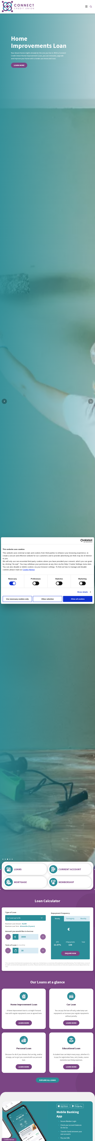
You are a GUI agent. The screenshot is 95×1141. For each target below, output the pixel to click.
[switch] (36, 583)
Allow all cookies (78, 599)
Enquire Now (70, 953)
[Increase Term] (43, 950)
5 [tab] (12, 859)
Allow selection (47, 599)
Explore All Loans (47, 1080)
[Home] (12, 7)
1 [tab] (3, 859)
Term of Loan (15, 945)
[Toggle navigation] (60, 6)
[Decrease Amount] (8, 937)
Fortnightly (70, 918)
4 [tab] (10, 859)
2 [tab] (5, 859)
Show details (82, 592)
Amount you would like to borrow (19, 931)
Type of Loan (10, 912)
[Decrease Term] (8, 950)
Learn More (19, 64)
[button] (90, 6)
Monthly (83, 918)
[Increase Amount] (43, 937)
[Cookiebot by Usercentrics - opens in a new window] (82, 540)
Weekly (57, 918)
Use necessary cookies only (17, 599)
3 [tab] (7, 859)
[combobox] (25, 918)
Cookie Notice (29, 570)
